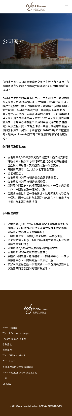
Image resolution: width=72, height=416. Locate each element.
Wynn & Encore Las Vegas (16, 333)
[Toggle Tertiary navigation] (66, 6)
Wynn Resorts (10, 327)
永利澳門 (7, 350)
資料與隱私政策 (55, 405)
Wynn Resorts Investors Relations (20, 372)
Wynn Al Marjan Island (14, 355)
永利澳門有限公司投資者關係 (18, 367)
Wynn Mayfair (9, 361)
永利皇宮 (7, 344)
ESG (5, 378)
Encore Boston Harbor (14, 338)
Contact (7, 383)
